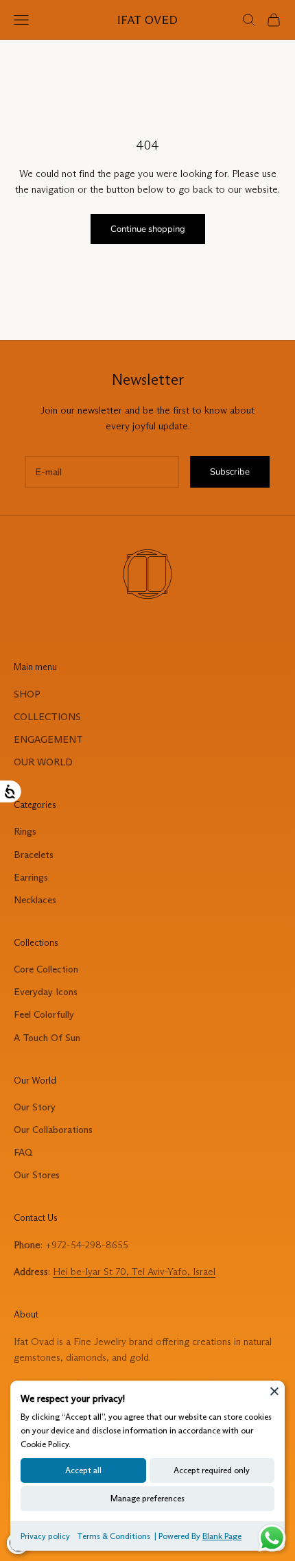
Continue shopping (147, 229)
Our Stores (37, 1175)
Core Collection (46, 969)
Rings (25, 831)
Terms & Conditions (113, 1536)
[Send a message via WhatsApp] (272, 1538)
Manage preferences (147, 1498)
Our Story (35, 1107)
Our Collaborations (53, 1129)
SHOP (27, 694)
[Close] (274, 1391)
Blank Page (221, 1536)
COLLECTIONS (47, 717)
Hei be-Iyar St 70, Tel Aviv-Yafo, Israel (134, 1271)
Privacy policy (45, 1536)
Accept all (83, 1470)
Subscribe (230, 472)
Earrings (31, 877)
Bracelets (34, 854)
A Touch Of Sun (47, 1038)
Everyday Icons (46, 992)
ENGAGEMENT (48, 739)
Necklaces (35, 900)
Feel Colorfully (44, 1014)
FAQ (23, 1152)
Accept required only (212, 1470)
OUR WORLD (43, 762)
